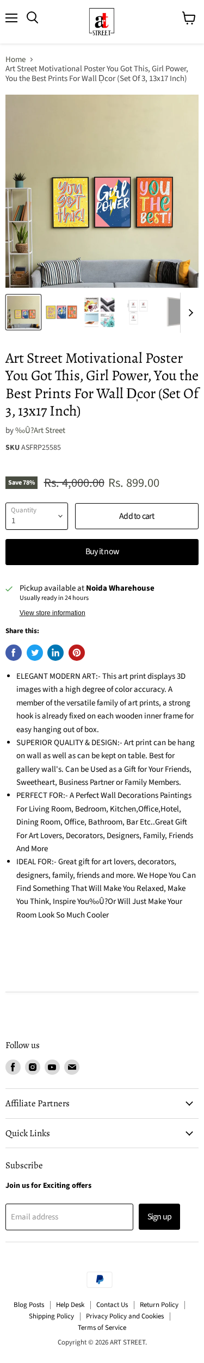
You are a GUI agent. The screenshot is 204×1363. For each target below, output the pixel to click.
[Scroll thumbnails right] (188, 313)
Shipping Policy (51, 1316)
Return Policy (159, 1305)
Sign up (159, 1217)
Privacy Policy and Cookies (125, 1316)
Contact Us (112, 1305)
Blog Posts (29, 1305)
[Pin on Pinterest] (77, 653)
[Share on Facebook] (13, 653)
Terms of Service (102, 1328)
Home (15, 59)
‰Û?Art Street (40, 430)
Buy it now (102, 551)
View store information (52, 613)
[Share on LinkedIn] (55, 653)
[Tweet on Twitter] (35, 653)
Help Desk (70, 1305)
